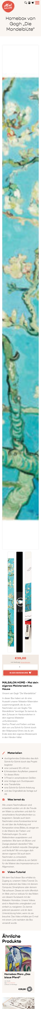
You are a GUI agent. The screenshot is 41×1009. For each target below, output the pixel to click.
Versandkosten (25, 662)
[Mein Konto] (29, 2)
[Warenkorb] (32, 2)
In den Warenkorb (19, 673)
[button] (19, 602)
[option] (20, 297)
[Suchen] (25, 2)
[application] (19, 602)
